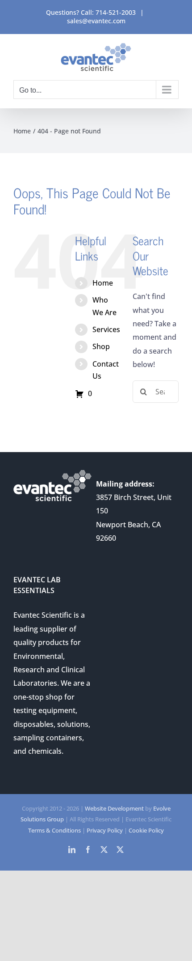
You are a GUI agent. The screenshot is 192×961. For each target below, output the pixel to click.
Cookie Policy (146, 830)
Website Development (114, 808)
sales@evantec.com (96, 21)
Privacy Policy (105, 830)
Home (102, 283)
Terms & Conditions (54, 830)
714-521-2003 (116, 12)
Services (106, 329)
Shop (101, 346)
